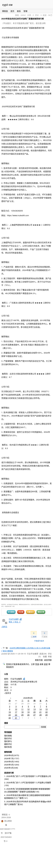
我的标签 (8, 746)
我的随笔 (8, 735)
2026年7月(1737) (11, 758)
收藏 (45, 656)
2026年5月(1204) (11, 764)
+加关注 (4, 626)
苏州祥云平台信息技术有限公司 (23, 681)
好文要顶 (11, 612)
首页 (12, 11)
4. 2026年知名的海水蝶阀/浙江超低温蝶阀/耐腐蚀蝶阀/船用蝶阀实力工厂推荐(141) (27, 796)
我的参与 (8, 741)
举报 (50, 656)
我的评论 (8, 738)
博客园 (5, 11)
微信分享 (41, 612)
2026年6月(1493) (11, 761)
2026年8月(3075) (11, 755)
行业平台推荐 (14, 619)
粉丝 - (11, 622)
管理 (25, 11)
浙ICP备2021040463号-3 (6, 837)
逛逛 (46, 664)
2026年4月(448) (11, 767)
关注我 (20, 612)
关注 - (17, 622)
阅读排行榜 (9, 772)
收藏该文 (30, 612)
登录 (37, 664)
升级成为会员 (39, 641)
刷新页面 (39, 660)
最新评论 (8, 744)
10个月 (13, 684)
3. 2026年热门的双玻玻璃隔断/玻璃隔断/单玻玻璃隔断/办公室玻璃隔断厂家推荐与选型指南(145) (27, 790)
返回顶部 (48, 660)
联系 (19, 11)
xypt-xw (7, 4)
